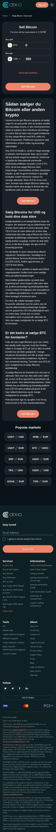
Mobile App (8, 630)
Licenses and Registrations (13, 794)
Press (32, 659)
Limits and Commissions (41, 565)
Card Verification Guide (40, 591)
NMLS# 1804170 (19, 730)
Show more (8, 611)
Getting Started (37, 573)
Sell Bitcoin (28, 86)
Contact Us (35, 634)
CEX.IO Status (28, 697)
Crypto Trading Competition (37, 604)
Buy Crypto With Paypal (13, 585)
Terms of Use (36, 646)
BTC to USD (8, 581)
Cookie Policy (36, 654)
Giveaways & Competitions (36, 597)
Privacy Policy (36, 650)
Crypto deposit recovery (13, 642)
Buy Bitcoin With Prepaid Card (14, 598)
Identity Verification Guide (39, 586)
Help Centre (35, 671)
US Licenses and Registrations (14, 741)
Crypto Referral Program (14, 634)
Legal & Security (37, 642)
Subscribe (28, 549)
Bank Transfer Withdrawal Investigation (14, 648)
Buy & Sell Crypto (10, 569)
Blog (32, 663)
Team (32, 638)
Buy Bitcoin (8, 573)
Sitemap (34, 675)
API (4, 626)
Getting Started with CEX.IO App (39, 579)
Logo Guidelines (37, 667)
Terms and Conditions (28, 72)
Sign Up (42, 5)
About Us (34, 626)
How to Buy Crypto (38, 569)
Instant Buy (8, 565)
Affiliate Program (10, 638)
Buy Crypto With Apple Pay (13, 605)
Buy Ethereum (9, 577)
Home (5, 16)
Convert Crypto (9, 653)
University (34, 630)
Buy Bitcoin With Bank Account (13, 591)
